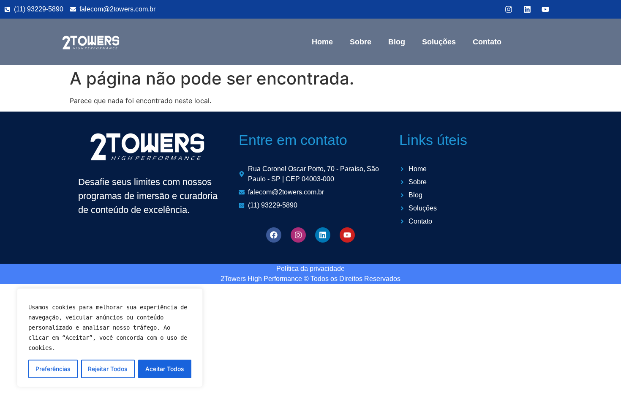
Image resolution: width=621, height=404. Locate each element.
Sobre (360, 42)
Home (322, 42)
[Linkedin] (322, 235)
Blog (396, 42)
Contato (487, 42)
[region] (110, 337)
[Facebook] (273, 235)
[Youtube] (347, 235)
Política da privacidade (310, 268)
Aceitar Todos (164, 368)
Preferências (53, 368)
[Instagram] (298, 235)
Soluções (439, 42)
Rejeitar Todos (108, 368)
